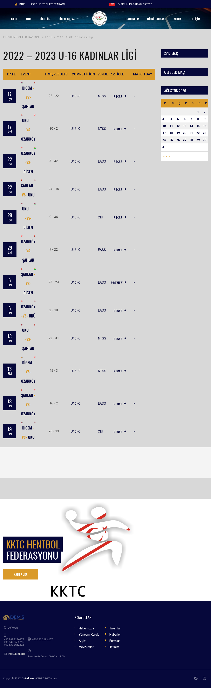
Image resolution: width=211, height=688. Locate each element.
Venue (102, 74)
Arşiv (82, 641)
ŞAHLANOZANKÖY (28, 404)
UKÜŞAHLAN (28, 339)
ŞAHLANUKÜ (28, 190)
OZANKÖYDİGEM (28, 162)
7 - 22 (53, 250)
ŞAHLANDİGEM (28, 283)
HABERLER (20, 574)
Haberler (115, 634)
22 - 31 (54, 338)
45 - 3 (53, 371)
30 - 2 (53, 128)
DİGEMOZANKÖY (28, 372)
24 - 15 (54, 189)
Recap (118, 96)
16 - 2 (53, 403)
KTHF (22, 4)
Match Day (142, 74)
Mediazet (28, 678)
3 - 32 (53, 161)
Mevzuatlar (86, 647)
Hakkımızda (86, 628)
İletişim (114, 647)
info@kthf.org (16, 653)
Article (117, 74)
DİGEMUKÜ (28, 432)
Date (11, 74)
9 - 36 (53, 217)
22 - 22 (54, 96)
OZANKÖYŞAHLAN (28, 251)
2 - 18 (53, 310)
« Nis (166, 156)
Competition (83, 74)
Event (26, 74)
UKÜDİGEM (27, 218)
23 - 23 (54, 282)
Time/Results (56, 74)
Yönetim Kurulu (89, 634)
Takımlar (115, 628)
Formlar (114, 641)
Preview (117, 282)
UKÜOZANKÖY (28, 130)
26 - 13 (54, 431)
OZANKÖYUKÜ (28, 311)
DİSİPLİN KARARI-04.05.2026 (135, 4)
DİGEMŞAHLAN (28, 97)
